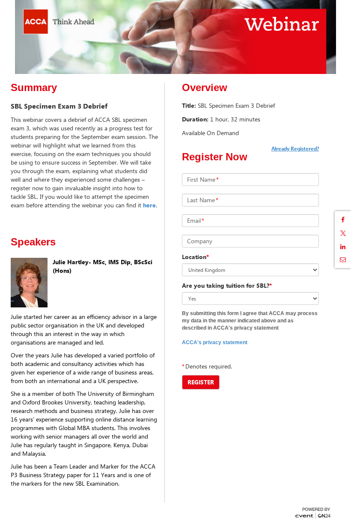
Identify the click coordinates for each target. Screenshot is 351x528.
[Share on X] (343, 233)
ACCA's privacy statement (214, 342)
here (149, 205)
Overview (204, 88)
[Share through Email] (343, 259)
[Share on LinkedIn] (343, 246)
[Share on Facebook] (343, 219)
